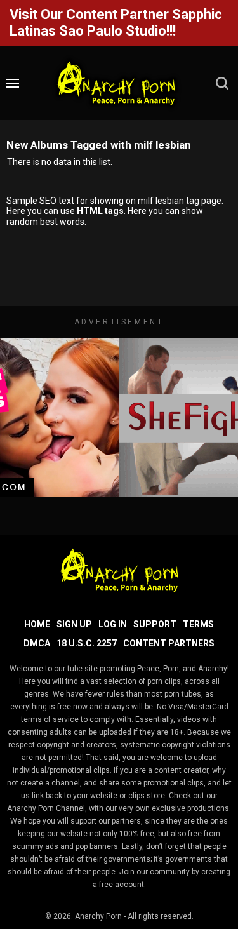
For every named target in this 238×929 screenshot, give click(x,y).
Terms (198, 624)
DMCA (36, 643)
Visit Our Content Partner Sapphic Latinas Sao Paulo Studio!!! (116, 22)
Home (37, 624)
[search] (222, 83)
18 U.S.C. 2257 (86, 643)
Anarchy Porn (98, 916)
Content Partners (169, 643)
